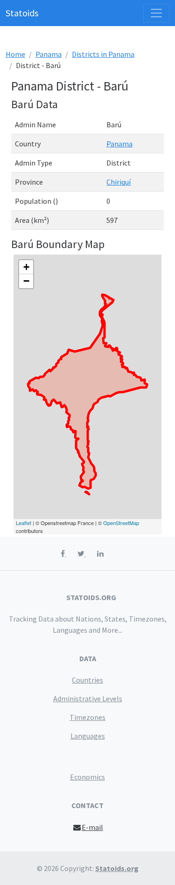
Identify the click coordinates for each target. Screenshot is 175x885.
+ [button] (26, 267)
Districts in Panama (103, 54)
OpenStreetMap (121, 522)
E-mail (92, 827)
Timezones (87, 717)
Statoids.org (117, 868)
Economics (87, 776)
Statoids (22, 13)
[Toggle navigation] (156, 13)
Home (15, 54)
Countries (87, 679)
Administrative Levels (87, 698)
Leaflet (23, 522)
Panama (48, 54)
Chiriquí (118, 182)
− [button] (26, 281)
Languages (87, 735)
